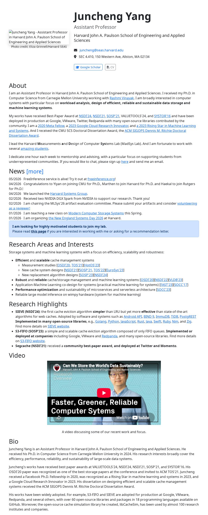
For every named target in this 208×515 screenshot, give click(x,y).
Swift (157, 321)
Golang (100, 321)
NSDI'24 (85, 116)
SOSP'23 (86, 275)
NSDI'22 (161, 280)
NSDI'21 (99, 116)
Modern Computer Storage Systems (96, 213)
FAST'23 (166, 284)
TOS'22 (99, 270)
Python (113, 321)
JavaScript (128, 321)
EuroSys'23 (114, 270)
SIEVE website (58, 326)
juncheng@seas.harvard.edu (102, 50)
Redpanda (109, 336)
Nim (175, 321)
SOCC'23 (163, 289)
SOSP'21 (113, 116)
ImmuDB (162, 316)
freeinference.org (101, 179)
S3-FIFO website (32, 341)
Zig (189, 321)
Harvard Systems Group (68, 193)
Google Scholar (91, 67)
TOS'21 (77, 265)
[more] (34, 171)
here (124, 161)
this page (38, 231)
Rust (140, 321)
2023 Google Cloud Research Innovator (98, 126)
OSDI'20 (63, 265)
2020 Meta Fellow (51, 126)
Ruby (166, 321)
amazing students (34, 148)
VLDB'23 (175, 280)
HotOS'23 (91, 265)
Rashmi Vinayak (122, 98)
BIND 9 (149, 316)
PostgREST (188, 316)
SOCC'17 (180, 284)
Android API (133, 316)
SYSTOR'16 (162, 116)
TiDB (174, 316)
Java (149, 321)
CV (113, 67)
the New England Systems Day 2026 (76, 218)
